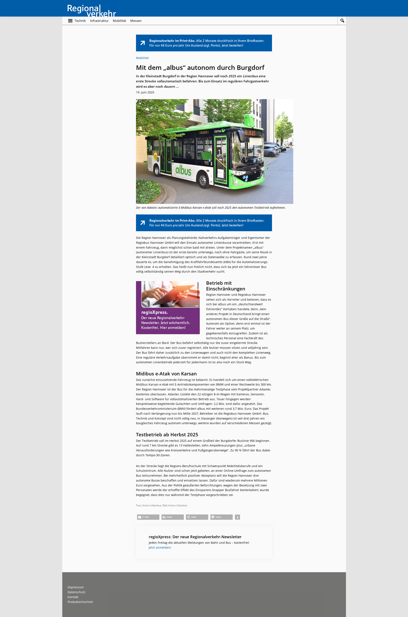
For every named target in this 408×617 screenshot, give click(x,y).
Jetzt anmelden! (160, 547)
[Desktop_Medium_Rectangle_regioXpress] (168, 283)
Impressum (76, 587)
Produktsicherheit (80, 602)
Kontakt (73, 597)
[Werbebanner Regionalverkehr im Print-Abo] (204, 37)
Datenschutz (76, 592)
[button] (148, 517)
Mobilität (142, 58)
